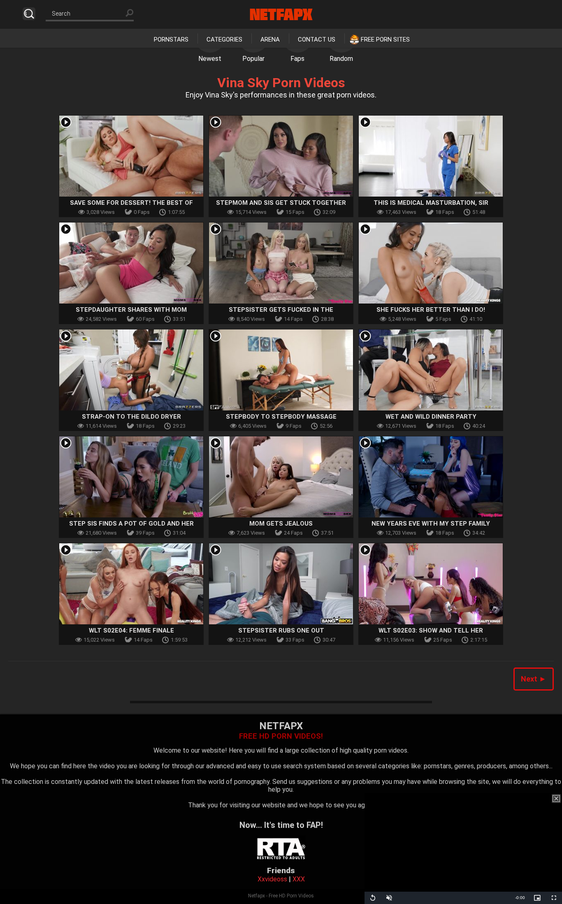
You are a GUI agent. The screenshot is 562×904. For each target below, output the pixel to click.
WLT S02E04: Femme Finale (131, 630)
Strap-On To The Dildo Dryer (131, 416)
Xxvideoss (272, 879)
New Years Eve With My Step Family (431, 523)
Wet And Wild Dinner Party (431, 416)
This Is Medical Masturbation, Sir (431, 202)
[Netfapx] (281, 14)
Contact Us (316, 39)
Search (29, 13)
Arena (270, 39)
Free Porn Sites (385, 39)
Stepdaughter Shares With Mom (131, 309)
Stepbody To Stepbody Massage (281, 416)
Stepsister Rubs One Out (281, 630)
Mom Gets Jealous (281, 523)
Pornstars (171, 39)
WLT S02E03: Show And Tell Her (431, 630)
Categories (224, 39)
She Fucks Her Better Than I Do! (430, 309)
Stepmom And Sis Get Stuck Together (281, 202)
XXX (299, 879)
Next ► (533, 679)
